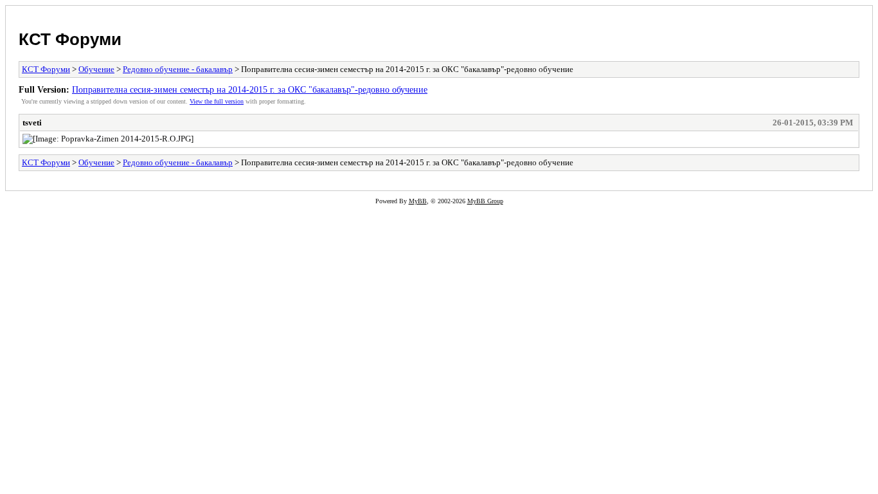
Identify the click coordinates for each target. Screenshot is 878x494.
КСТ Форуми (70, 39)
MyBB (418, 201)
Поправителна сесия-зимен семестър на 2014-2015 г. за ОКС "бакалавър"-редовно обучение (249, 89)
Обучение (96, 69)
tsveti (32, 122)
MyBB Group (485, 201)
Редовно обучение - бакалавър (178, 69)
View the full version (217, 101)
